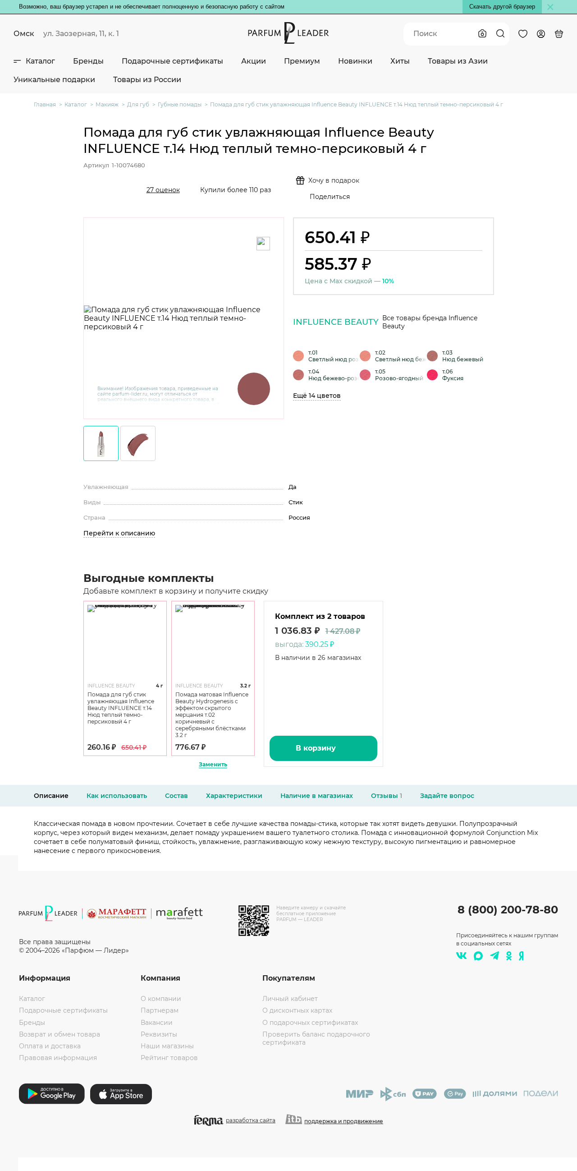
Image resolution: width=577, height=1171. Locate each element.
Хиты (400, 61)
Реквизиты (159, 1034)
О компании (161, 999)
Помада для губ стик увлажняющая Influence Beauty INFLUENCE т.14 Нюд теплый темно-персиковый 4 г (120, 708)
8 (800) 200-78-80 (508, 909)
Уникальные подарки (54, 79)
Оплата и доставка (50, 1046)
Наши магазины (167, 1046)
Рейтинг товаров (169, 1058)
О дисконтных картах (297, 1010)
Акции (253, 61)
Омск (24, 33)
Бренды (88, 61)
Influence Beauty (336, 322)
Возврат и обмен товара (59, 1034)
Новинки (355, 61)
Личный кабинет (290, 999)
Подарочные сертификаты (172, 61)
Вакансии (157, 1023)
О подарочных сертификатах (310, 1023)
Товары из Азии (458, 61)
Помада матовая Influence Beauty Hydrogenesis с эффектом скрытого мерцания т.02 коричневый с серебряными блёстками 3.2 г (211, 714)
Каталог (40, 61)
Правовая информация (58, 1058)
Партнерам (160, 1010)
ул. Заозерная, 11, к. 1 (81, 33)
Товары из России (147, 79)
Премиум (302, 61)
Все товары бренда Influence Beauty (429, 322)
